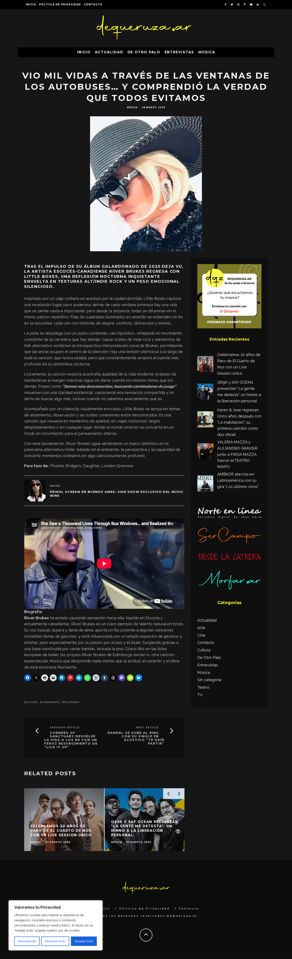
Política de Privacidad (60, 4)
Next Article (147, 727)
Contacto (93, 4)
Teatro (203, 687)
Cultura (32, 702)
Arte (201, 627)
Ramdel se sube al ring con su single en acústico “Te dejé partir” (136, 738)
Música (206, 52)
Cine (201, 635)
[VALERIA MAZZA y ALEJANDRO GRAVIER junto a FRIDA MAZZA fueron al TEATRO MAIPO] (205, 452)
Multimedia (71, 702)
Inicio (31, 4)
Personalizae (27, 941)
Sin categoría (209, 680)
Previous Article (65, 727)
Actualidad (109, 52)
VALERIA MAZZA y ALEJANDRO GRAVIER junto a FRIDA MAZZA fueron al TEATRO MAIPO (237, 454)
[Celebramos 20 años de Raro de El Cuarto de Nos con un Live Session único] (205, 365)
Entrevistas (179, 52)
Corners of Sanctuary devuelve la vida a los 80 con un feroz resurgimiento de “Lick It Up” (71, 740)
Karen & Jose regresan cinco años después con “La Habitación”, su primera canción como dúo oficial (239, 422)
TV (199, 695)
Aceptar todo (84, 941)
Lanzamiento (50, 702)
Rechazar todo (55, 941)
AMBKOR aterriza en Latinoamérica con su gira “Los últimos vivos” (238, 480)
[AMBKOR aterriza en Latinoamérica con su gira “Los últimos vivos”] (205, 485)
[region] (56, 925)
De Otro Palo (144, 52)
